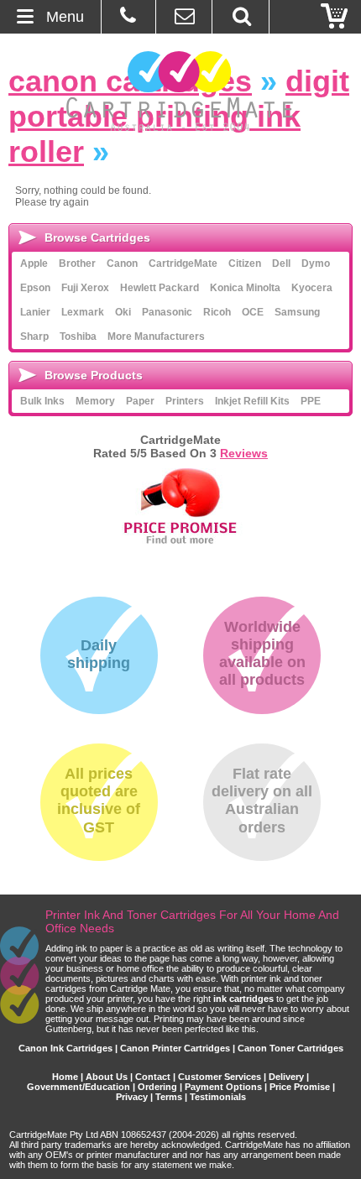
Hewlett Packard (159, 288)
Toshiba (78, 336)
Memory (95, 401)
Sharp (34, 336)
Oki (123, 312)
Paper (140, 401)
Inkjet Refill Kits (252, 401)
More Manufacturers (156, 336)
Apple (34, 263)
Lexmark (82, 312)
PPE (311, 401)
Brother (77, 263)
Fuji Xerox (85, 288)
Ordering (157, 1087)
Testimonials (218, 1097)
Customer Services (219, 1077)
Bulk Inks (42, 401)
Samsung (297, 312)
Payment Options (223, 1087)
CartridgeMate (181, 91)
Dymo (315, 263)
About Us (107, 1077)
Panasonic (167, 312)
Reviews (244, 453)
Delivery (286, 1077)
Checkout (335, 17)
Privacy (132, 1097)
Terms (168, 1097)
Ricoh (217, 312)
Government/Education (78, 1087)
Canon (122, 263)
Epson (35, 288)
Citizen (244, 263)
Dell (281, 263)
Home (65, 1077)
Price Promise (299, 1087)
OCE (253, 312)
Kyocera (311, 288)
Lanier (35, 312)
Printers (184, 401)
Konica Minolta (245, 288)
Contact (152, 1077)
